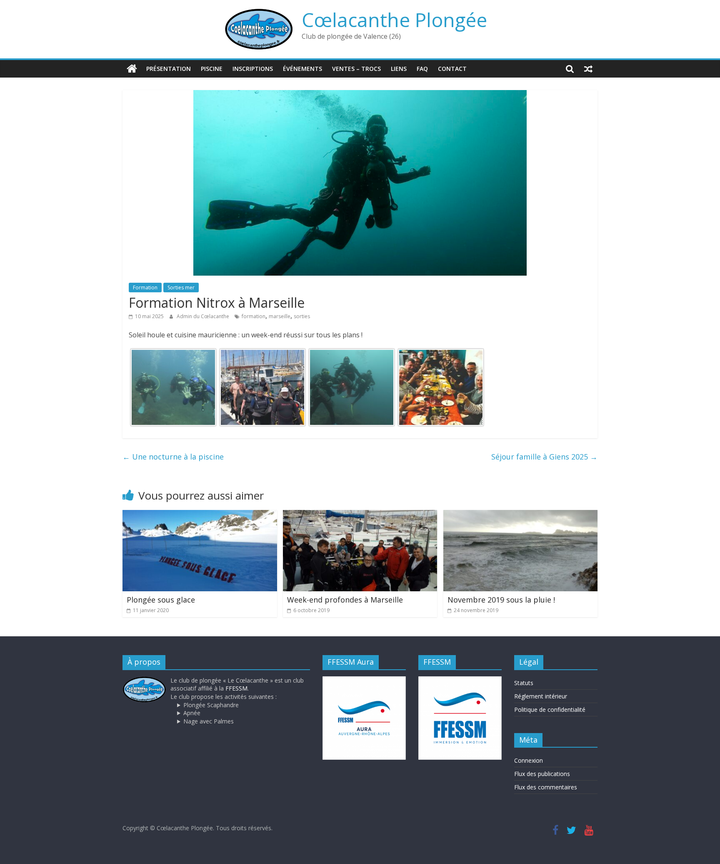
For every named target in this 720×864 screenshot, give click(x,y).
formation (253, 316)
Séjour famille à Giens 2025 (544, 457)
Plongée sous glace (161, 600)
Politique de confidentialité (549, 709)
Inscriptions (252, 69)
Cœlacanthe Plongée (394, 20)
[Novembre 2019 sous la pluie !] (520, 515)
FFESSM (236, 688)
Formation (145, 287)
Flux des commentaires (545, 787)
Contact (452, 69)
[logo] (144, 680)
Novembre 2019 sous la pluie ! (501, 600)
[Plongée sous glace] (199, 515)
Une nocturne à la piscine (173, 457)
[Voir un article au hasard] (588, 69)
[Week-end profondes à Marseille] (360, 515)
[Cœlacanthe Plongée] (131, 69)
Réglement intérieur (540, 696)
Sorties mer (181, 287)
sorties (302, 316)
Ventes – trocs (356, 69)
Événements (302, 69)
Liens (399, 69)
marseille (279, 316)
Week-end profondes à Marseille (345, 600)
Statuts (523, 683)
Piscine (211, 69)
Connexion (528, 760)
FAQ (422, 69)
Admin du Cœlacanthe (203, 316)
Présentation (168, 69)
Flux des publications (542, 774)
